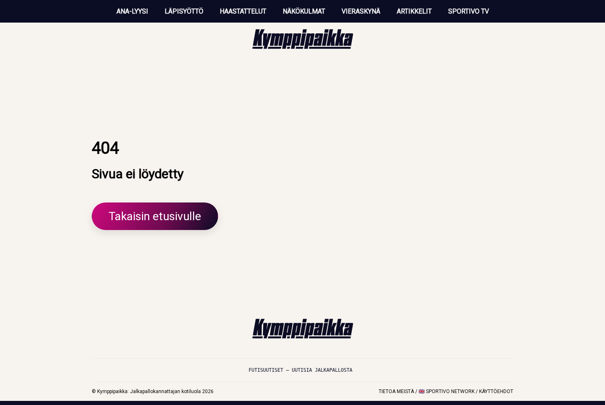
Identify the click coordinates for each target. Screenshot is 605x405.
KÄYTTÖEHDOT (496, 391)
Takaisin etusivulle (155, 216)
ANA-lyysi (132, 11)
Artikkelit (414, 11)
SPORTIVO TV (468, 11)
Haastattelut (243, 11)
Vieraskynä (361, 11)
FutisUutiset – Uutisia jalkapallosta (300, 370)
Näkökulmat (304, 11)
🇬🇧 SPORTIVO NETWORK (447, 391)
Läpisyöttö (184, 11)
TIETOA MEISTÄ (396, 391)
